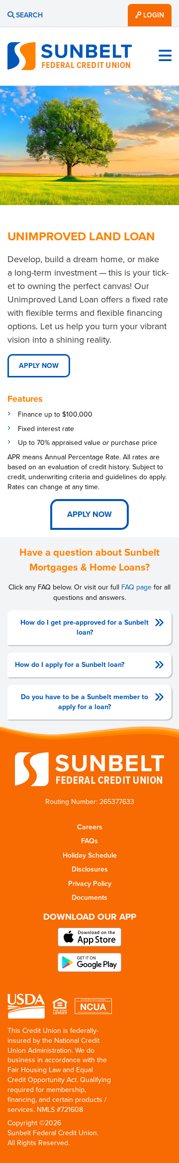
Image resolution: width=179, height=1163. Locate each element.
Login (152, 15)
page (136, 587)
